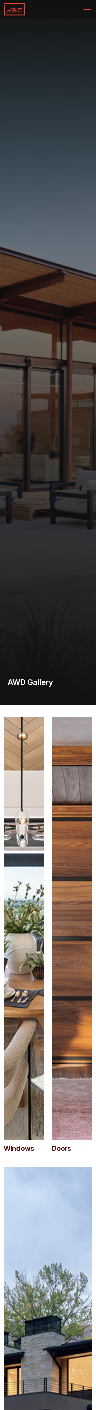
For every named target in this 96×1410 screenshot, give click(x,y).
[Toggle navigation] (87, 9)
